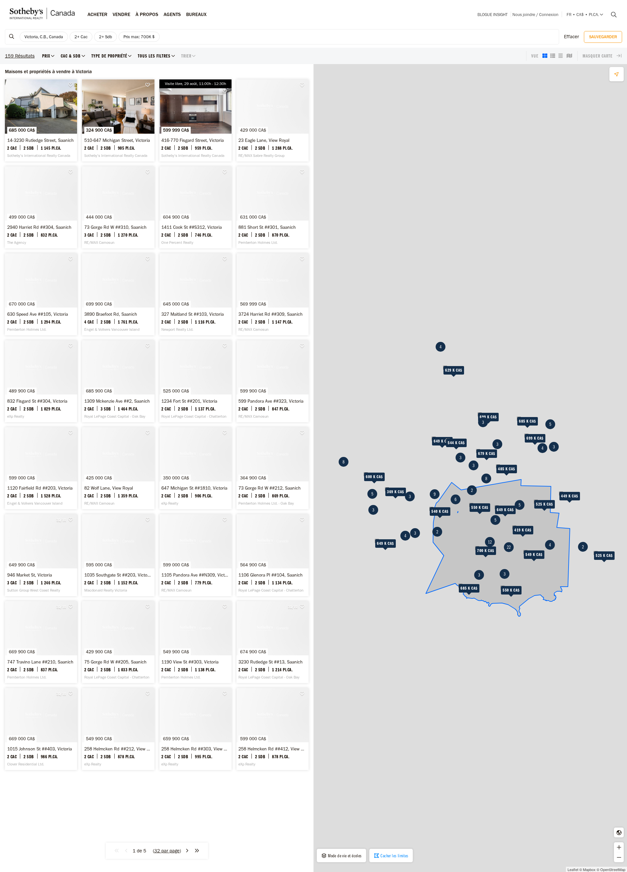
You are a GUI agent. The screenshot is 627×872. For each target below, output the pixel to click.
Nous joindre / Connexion (535, 14)
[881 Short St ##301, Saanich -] (272, 207)
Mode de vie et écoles (344, 856)
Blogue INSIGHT (492, 14)
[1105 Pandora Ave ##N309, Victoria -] (195, 555)
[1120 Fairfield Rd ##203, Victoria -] (41, 468)
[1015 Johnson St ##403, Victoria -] (41, 729)
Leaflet (573, 869)
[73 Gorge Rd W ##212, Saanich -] (272, 468)
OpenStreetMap (612, 869)
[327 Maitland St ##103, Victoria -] (195, 294)
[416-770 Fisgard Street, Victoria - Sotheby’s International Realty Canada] (195, 120)
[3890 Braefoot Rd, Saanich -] (118, 294)
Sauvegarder (603, 36)
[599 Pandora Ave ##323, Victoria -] (272, 381)
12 (490, 542)
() (167, 851)
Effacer (571, 37)
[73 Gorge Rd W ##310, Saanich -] (118, 207)
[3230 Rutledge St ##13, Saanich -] (272, 642)
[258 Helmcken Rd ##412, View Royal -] (272, 729)
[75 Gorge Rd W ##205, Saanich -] (118, 642)
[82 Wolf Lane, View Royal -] (118, 468)
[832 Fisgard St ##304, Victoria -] (41, 381)
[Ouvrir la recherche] (611, 15)
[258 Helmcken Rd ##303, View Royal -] (195, 729)
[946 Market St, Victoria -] (41, 555)
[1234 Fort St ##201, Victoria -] (195, 381)
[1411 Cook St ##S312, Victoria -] (195, 207)
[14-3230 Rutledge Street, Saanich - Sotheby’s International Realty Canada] (41, 120)
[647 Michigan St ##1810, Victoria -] (195, 468)
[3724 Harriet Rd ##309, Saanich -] (272, 294)
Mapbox (589, 869)
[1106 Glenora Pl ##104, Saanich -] (272, 555)
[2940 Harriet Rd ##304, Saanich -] (41, 207)
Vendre (121, 14)
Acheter (97, 14)
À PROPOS (147, 14)
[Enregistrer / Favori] (72, 85)
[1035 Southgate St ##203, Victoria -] (118, 555)
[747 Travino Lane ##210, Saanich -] (41, 642)
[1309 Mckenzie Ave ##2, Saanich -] (118, 381)
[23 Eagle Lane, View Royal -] (272, 120)
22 (509, 547)
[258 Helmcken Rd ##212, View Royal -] (118, 729)
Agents (172, 14)
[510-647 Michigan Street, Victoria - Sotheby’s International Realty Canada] (118, 120)
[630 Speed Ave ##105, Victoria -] (41, 294)
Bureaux (196, 14)
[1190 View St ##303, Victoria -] (195, 642)
